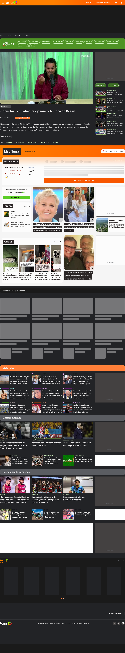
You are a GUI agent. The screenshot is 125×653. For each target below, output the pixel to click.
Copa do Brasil (32, 142)
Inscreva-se (15, 197)
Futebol (55, 142)
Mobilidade (13, 374)
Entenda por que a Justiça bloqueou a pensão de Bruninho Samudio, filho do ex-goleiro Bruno (19, 515)
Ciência (12, 388)
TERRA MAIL (89, 3)
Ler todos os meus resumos (84, 180)
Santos (14, 455)
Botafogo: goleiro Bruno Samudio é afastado (74, 498)
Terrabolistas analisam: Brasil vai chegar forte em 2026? (77, 444)
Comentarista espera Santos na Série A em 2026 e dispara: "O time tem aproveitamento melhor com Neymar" (20, 460)
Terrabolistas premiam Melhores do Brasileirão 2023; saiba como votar (83, 460)
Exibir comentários (5, 118)
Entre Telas (76, 402)
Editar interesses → (118, 161)
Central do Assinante (103, 3)
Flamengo (35, 494)
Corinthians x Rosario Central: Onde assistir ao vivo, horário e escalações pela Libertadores (14, 500)
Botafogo (66, 494)
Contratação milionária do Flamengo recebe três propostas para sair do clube (46, 500)
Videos (28, 36)
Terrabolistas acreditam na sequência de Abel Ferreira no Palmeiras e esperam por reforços (14, 445)
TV (74, 388)
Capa (1, 36)
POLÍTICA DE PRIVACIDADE (80, 623)
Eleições (44, 402)
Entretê (44, 374)
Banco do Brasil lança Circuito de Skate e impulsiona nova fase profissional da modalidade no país (51, 515)
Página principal (11, 2)
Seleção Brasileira (37, 440)
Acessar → (27, 206)
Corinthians (20, 142)
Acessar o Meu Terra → (30, 151)
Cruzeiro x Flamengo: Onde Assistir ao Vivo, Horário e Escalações (83, 514)
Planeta (12, 402)
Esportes (9, 36)
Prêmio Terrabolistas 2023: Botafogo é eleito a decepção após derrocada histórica (52, 460)
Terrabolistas (18, 36)
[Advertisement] (110, 460)
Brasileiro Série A (49, 455)
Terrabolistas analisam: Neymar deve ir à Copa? (46, 444)
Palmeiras (9, 142)
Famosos (75, 374)
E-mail (116, 3)
